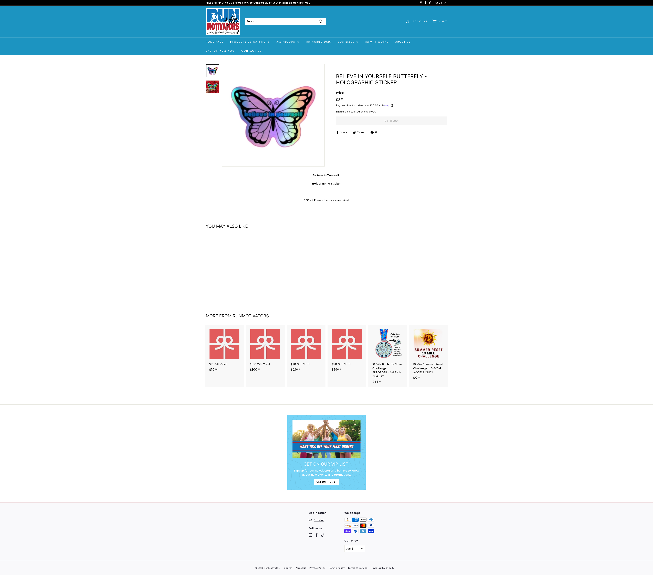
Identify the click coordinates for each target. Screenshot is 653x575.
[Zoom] (273, 115)
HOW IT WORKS (377, 41)
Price (340, 93)
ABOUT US (403, 41)
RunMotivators (251, 315)
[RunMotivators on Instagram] (310, 535)
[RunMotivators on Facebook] (316, 535)
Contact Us (251, 51)
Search (288, 568)
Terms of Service (357, 568)
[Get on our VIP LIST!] (326, 439)
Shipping (341, 111)
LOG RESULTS (348, 41)
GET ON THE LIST (326, 482)
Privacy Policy (317, 568)
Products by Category (250, 41)
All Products (288, 41)
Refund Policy (337, 568)
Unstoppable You (220, 51)
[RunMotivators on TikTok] (322, 535)
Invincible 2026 (318, 41)
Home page (214, 41)
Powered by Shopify (382, 568)
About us (301, 568)
